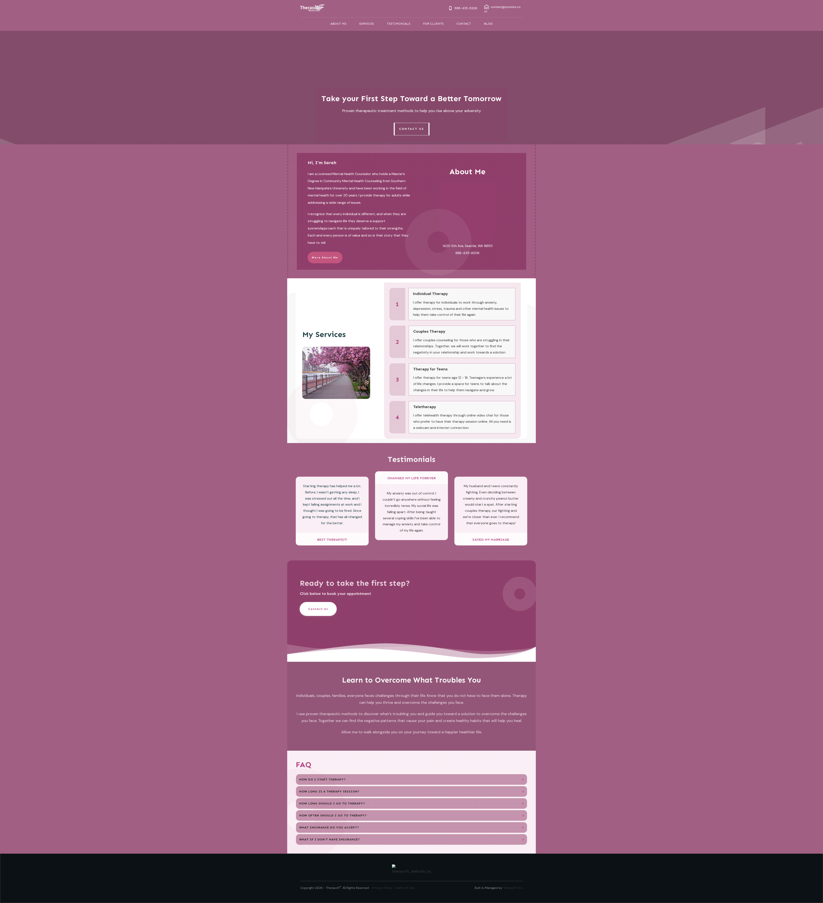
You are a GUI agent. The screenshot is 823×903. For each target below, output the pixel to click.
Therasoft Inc (513, 888)
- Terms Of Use (404, 888)
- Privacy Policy (381, 888)
